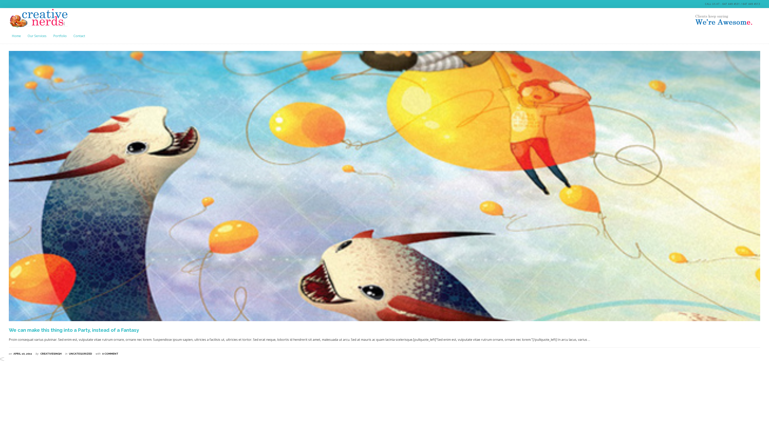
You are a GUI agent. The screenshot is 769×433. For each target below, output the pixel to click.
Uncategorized (80, 353)
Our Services (37, 36)
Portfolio (60, 36)
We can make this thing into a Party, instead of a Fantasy (74, 330)
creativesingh (51, 353)
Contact (79, 36)
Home (16, 36)
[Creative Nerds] (39, 18)
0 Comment (110, 353)
